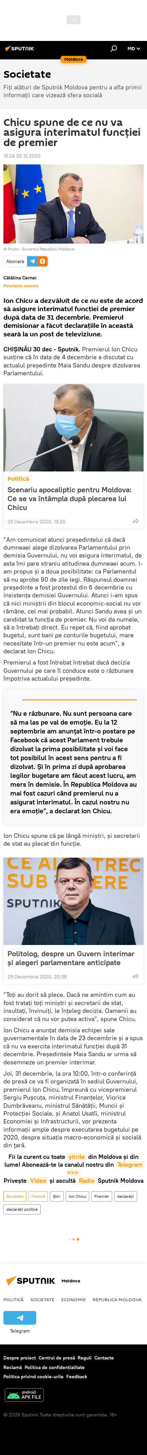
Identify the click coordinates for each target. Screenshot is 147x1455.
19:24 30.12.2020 (22, 156)
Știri (57, 1196)
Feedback (76, 1376)
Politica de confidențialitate (55, 1367)
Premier (101, 1196)
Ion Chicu (77, 1196)
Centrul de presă (57, 1358)
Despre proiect (19, 1358)
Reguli (85, 1358)
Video (38, 1180)
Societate (14, 1196)
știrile (77, 1157)
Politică (18, 479)
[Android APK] (24, 1395)
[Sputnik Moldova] (20, 51)
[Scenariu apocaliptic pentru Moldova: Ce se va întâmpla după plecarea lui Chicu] (73, 427)
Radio (86, 1180)
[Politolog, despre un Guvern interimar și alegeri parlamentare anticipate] (73, 901)
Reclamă (12, 1367)
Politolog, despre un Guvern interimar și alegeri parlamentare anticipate (71, 958)
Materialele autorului (21, 285)
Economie (73, 1299)
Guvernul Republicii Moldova (48, 248)
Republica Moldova (117, 1299)
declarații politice (22, 1209)
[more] (136, 521)
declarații (125, 1196)
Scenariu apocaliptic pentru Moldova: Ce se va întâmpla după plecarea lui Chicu (70, 498)
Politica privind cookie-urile (33, 1376)
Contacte (104, 1358)
